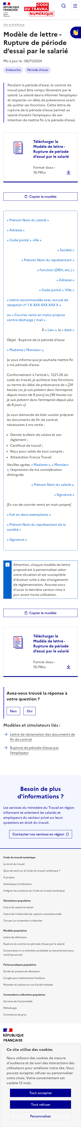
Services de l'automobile (18, 1001)
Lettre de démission (15, 937)
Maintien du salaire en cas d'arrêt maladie (28, 985)
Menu (75, 6)
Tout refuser (40, 1104)
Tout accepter (40, 1092)
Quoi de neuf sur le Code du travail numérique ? (31, 871)
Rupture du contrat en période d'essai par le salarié (34, 944)
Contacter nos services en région (38, 834)
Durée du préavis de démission (21, 971)
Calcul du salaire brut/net (18, 907)
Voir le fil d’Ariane (14, 25)
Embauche (13, 70)
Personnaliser (40, 1116)
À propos (9, 877)
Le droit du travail (14, 864)
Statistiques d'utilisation (17, 884)
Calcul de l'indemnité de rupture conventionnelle (32, 914)
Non (13, 711)
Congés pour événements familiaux (24, 978)
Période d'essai (37, 70)
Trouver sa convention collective (22, 921)
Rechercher (63, 6)
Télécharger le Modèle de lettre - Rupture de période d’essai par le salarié (51, 149)
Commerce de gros (14, 1015)
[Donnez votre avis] (75, 32)
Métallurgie (10, 1008)
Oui (29, 711)
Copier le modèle (42, 196)
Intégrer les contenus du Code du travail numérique (34, 891)
